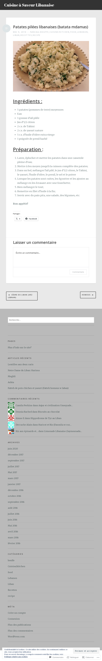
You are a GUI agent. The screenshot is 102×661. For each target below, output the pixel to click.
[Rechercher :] (51, 320)
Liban (16, 35)
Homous (86, 295)
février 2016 (14, 543)
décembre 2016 (16, 490)
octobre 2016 (14, 496)
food (73, 32)
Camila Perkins (24, 405)
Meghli (12, 376)
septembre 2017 (16, 460)
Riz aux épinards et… (27, 431)
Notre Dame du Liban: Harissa (24, 370)
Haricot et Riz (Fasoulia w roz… (54, 424)
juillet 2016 (13, 514)
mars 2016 (13, 537)
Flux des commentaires (20, 630)
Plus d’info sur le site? (19, 347)
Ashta (11, 382)
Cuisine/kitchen (59, 32)
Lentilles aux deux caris (20, 364)
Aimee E (20, 418)
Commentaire (78, 272)
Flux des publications (19, 624)
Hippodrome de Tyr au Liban (46, 418)
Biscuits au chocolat (49, 411)
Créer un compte (17, 613)
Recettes (26, 35)
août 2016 (13, 508)
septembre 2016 (16, 502)
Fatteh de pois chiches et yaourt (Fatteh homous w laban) (38, 388)
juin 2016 (12, 519)
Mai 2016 (12, 525)
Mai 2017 (12, 472)
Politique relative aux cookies (16, 657)
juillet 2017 (13, 466)
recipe (36, 35)
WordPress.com (16, 636)
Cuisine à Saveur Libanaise (29, 5)
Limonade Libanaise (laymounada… (63, 431)
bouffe (44, 32)
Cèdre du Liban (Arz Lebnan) (20, 296)
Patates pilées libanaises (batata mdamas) (50, 27)
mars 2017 (13, 478)
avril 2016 (13, 531)
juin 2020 (13, 448)
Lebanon (82, 32)
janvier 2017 (14, 484)
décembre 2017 (15, 454)
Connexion (14, 618)
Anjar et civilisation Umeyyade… (56, 405)
